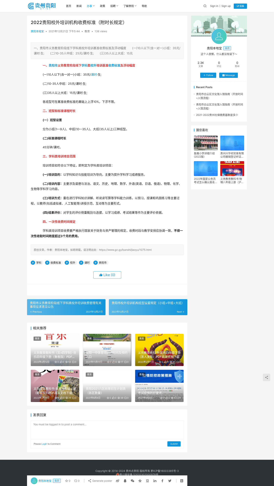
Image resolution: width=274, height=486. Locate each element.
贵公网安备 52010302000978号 (138, 474)
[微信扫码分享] (132, 480)
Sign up (226, 5)
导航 (144, 5)
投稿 (241, 6)
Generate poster (102, 480)
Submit (174, 443)
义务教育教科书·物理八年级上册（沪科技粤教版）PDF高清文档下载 (232, 180)
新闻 (79, 5)
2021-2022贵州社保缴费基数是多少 (217, 114)
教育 (87, 31)
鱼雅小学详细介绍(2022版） (204, 155)
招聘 (113, 5)
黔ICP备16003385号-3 (165, 470)
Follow (209, 75)
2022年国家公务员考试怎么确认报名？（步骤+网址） (205, 180)
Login (44, 443)
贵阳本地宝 (37, 31)
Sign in (214, 5)
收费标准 (114, 65)
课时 (94, 74)
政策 (102, 5)
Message (230, 75)
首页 (68, 5)
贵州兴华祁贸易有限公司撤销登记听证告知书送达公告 (232, 155)
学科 (84, 65)
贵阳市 (53, 65)
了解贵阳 (128, 5)
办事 (89, 5)
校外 (93, 65)
